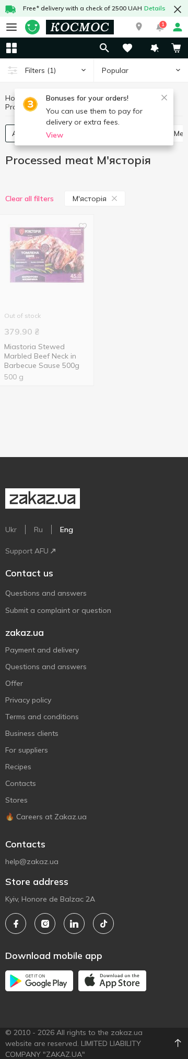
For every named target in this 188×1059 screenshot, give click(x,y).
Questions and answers (46, 593)
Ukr (11, 529)
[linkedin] (74, 923)
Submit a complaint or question (58, 610)
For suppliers (26, 750)
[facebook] (15, 923)
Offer (14, 683)
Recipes (18, 766)
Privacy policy (28, 700)
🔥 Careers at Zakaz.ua (46, 816)
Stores (16, 800)
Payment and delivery (42, 650)
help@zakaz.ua (31, 861)
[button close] (177, 9)
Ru (38, 529)
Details (155, 8)
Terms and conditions (42, 716)
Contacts (20, 783)
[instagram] (44, 923)
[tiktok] (103, 923)
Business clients (31, 733)
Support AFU (27, 551)
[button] (139, 27)
